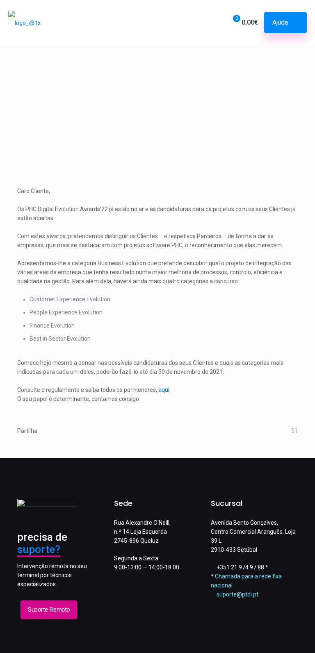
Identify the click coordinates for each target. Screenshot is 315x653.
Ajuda (280, 22)
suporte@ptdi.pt (237, 594)
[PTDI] (24, 22)
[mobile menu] (192, 23)
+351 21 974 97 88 (240, 567)
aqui (163, 390)
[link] (157, 126)
